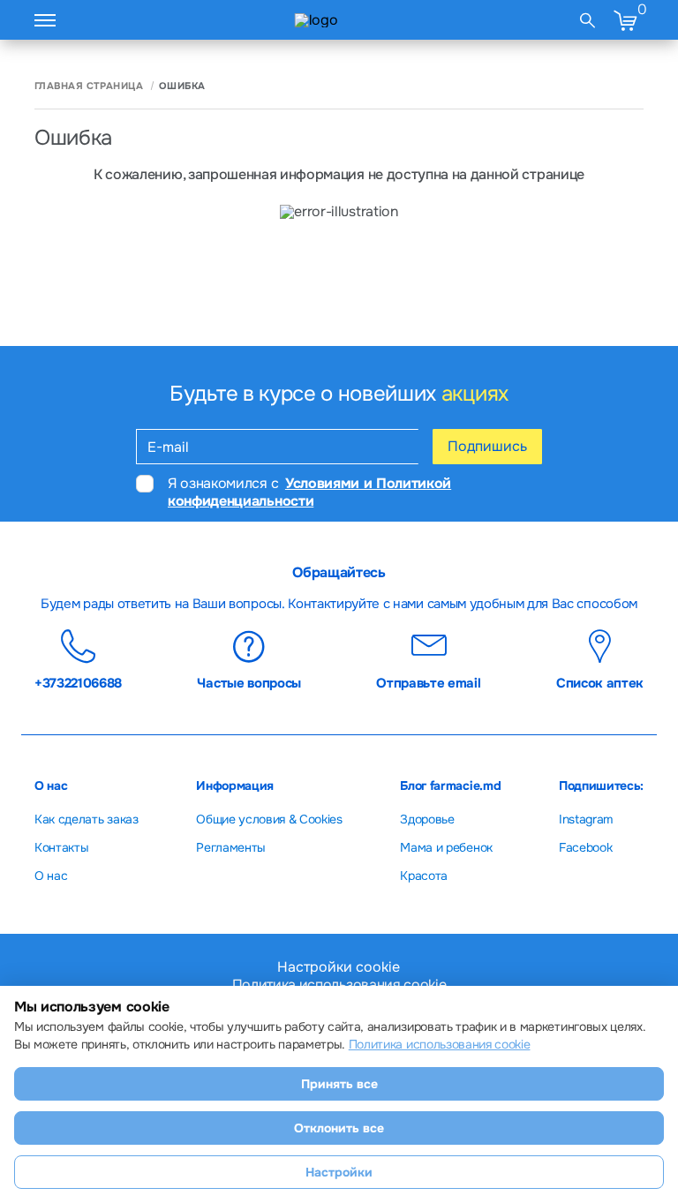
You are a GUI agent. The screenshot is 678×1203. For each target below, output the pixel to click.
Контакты (61, 847)
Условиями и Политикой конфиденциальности (309, 491)
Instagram (586, 819)
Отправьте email (428, 682)
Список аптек (600, 682)
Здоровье (427, 819)
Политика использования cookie (440, 1044)
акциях (474, 393)
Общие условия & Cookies (269, 819)
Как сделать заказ (86, 819)
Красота (424, 875)
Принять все (339, 1084)
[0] (625, 20)
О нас (50, 875)
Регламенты (231, 847)
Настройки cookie (338, 967)
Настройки (339, 1172)
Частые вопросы (249, 682)
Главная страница (88, 86)
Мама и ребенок (446, 847)
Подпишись (487, 446)
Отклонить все (339, 1128)
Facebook (585, 847)
